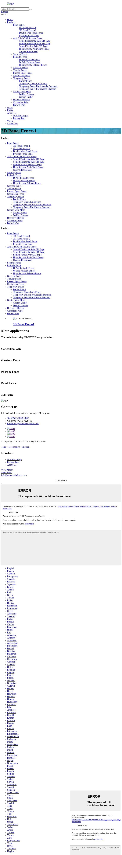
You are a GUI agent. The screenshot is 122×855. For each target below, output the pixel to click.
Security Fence (20, 54)
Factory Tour (19, 118)
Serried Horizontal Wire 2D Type (34, 41)
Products (11, 22)
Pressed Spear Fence (22, 73)
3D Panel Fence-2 (27, 30)
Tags (3, 447)
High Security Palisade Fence (33, 65)
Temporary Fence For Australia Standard (38, 86)
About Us (11, 113)
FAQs (10, 110)
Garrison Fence (20, 67)
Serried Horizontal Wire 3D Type (34, 43)
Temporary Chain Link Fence (33, 83)
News (10, 107)
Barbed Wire (19, 105)
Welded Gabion (26, 94)
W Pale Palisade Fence (29, 62)
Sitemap (25, 447)
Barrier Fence (25, 81)
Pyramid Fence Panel (29, 35)
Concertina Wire (20, 102)
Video (10, 121)
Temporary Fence (21, 78)
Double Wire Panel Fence (31, 33)
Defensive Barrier (21, 99)
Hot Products (14, 447)
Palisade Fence (20, 57)
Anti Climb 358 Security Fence (27, 38)
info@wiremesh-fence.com (14, 475)
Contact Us (12, 123)
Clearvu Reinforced (28, 51)
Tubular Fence (20, 70)
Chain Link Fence (21, 75)
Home (10, 19)
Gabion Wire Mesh (22, 91)
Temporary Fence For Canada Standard (37, 89)
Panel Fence (19, 25)
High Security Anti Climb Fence (34, 49)
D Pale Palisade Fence (29, 59)
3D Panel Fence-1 (27, 27)
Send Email (6, 472)
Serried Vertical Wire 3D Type (33, 46)
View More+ (7, 470)
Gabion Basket (26, 97)
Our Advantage (20, 115)
